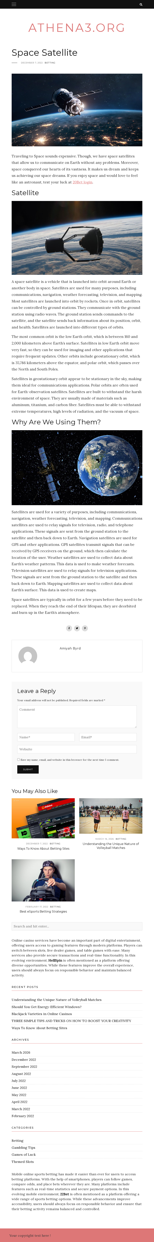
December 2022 (24, 1059)
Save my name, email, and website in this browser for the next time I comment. (70, 760)
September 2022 (24, 1066)
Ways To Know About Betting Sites (43, 848)
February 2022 (23, 1116)
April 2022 (19, 1102)
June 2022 (19, 1087)
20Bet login (82, 182)
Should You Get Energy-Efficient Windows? (47, 1007)
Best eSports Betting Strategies (43, 911)
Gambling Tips (23, 1147)
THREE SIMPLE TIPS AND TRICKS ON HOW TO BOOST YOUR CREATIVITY (71, 1021)
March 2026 (21, 1052)
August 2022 (21, 1074)
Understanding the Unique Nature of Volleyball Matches (111, 846)
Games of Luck (24, 1154)
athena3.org (77, 28)
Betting (50, 62)
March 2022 (21, 1109)
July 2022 (19, 1081)
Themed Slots (23, 1162)
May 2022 (19, 1095)
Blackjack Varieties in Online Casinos (42, 1014)
